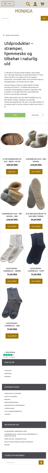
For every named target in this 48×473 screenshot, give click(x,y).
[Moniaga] (24, 11)
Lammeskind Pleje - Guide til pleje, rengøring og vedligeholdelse (20, 435)
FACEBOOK (7, 370)
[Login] (35, 4)
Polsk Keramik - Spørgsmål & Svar (15, 431)
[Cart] (42, 4)
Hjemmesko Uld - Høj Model (36, 160)
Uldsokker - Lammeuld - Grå (12, 324)
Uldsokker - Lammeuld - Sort (36, 269)
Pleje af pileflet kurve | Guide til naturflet (18, 442)
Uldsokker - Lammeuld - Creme (12, 269)
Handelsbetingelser (11, 402)
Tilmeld (41, 462)
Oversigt (7, 414)
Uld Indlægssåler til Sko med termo (36, 215)
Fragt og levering (10, 396)
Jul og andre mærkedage (13, 411)
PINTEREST (7, 376)
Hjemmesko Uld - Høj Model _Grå (12, 215)
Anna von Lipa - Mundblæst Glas (15, 439)
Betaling (7, 399)
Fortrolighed (9, 408)
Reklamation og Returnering (14, 405)
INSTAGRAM (8, 373)
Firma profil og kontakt (12, 393)
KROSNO (7, 444)
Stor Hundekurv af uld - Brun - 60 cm (12, 160)
